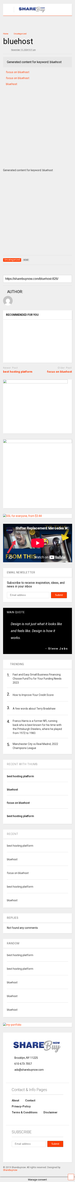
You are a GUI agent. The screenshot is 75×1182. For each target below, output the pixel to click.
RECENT (12, 833)
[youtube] (48, 1154)
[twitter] (39, 1154)
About (15, 1100)
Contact (30, 1100)
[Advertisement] (37, 131)
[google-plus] (30, 1154)
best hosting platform (17, 371)
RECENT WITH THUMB (22, 764)
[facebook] (22, 1154)
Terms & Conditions (25, 1112)
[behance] (13, 1154)
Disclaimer (50, 1112)
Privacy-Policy (21, 1106)
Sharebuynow (10, 1170)
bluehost (11, 84)
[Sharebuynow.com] (30, 13)
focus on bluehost (17, 72)
